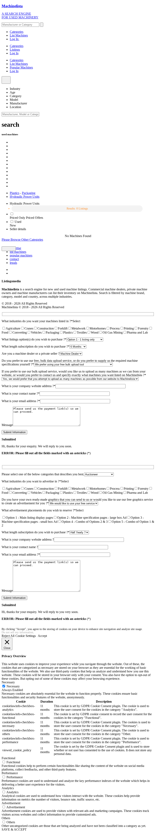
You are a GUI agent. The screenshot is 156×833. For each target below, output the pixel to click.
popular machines (21, 255)
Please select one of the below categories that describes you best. (43, 474)
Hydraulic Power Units (24, 196)
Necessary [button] (8, 682)
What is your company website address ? (28, 386)
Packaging (28, 193)
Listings (15, 49)
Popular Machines (21, 67)
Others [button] (6, 818)
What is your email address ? (21, 401)
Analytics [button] (8, 788)
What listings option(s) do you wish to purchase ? (34, 339)
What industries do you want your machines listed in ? (37, 321)
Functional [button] (8, 758)
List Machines (19, 35)
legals (13, 262)
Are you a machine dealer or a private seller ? (31, 353)
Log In (14, 39)
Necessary (13, 686)
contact (14, 259)
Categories (16, 31)
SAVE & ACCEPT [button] (14, 829)
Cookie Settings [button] (25, 636)
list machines (18, 251)
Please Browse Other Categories (22, 239)
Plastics (14, 193)
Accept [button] (42, 636)
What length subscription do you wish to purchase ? (35, 346)
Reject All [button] (8, 636)
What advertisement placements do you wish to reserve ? (39, 510)
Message (7, 425)
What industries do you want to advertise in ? (31, 481)
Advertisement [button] (11, 803)
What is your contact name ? (21, 393)
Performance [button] (10, 773)
